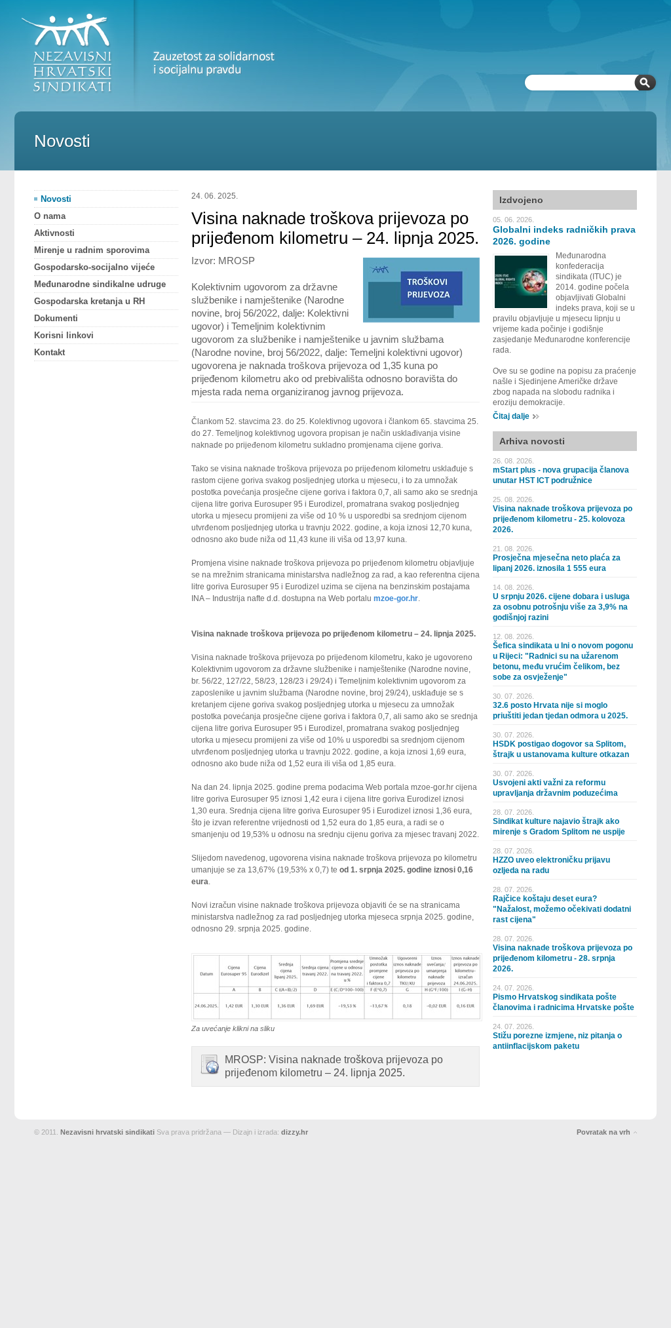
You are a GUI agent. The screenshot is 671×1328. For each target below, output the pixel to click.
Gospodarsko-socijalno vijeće (94, 267)
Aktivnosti (54, 233)
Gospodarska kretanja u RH (89, 301)
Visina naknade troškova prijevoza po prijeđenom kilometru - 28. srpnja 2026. (562, 958)
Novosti (56, 199)
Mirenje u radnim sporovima (91, 250)
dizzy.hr (294, 1132)
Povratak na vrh (603, 1132)
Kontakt (49, 352)
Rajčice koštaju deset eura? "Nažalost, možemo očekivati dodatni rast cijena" (562, 909)
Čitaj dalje (511, 416)
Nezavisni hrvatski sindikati (107, 1132)
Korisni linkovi (64, 335)
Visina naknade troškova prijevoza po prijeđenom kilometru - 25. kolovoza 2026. (562, 519)
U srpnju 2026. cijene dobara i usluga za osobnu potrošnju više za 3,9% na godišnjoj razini (561, 607)
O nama (50, 216)
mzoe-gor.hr (396, 598)
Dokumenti (56, 318)
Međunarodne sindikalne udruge (100, 284)
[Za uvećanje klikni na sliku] (336, 1018)
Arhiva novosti (532, 441)
